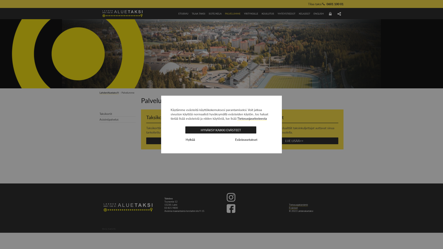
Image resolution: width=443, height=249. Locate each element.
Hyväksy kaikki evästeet (221, 130)
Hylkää (190, 139)
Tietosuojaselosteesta (252, 118)
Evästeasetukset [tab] (246, 139)
